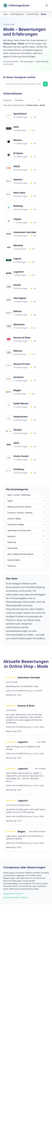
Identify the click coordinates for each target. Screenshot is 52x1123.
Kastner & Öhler (26, 705)
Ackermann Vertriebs (29, 677)
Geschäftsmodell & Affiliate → (16, 897)
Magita (21, 831)
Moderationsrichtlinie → (14, 893)
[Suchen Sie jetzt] (45, 84)
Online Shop (8, 24)
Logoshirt (23, 742)
